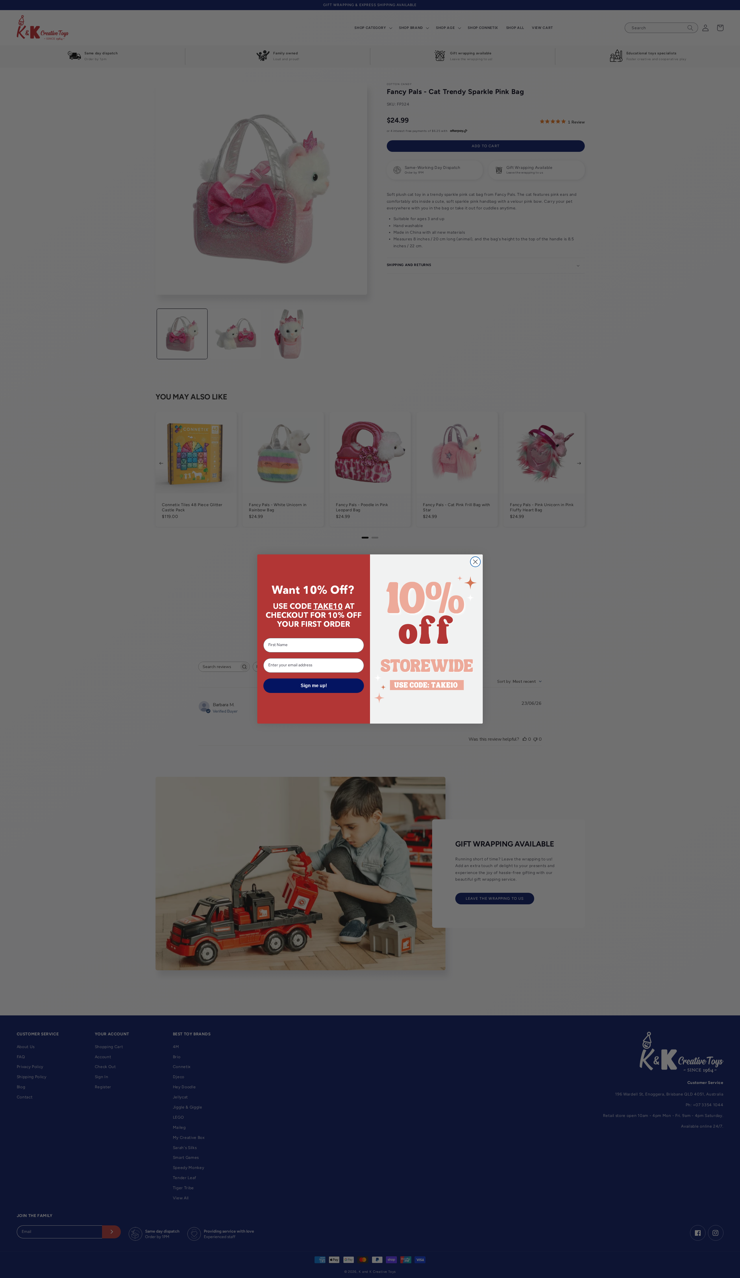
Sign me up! (314, 685)
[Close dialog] (475, 562)
